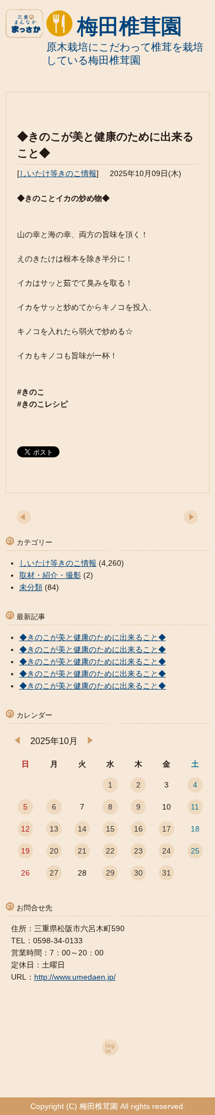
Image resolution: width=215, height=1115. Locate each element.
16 (138, 828)
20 (54, 850)
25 (195, 850)
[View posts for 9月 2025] (17, 741)
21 (82, 850)
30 (138, 872)
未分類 (30, 587)
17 (166, 828)
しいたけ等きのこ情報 (57, 173)
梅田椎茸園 (129, 26)
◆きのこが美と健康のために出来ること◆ (92, 637)
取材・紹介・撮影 (50, 575)
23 (138, 850)
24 (166, 850)
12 (25, 828)
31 (166, 872)
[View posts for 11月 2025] (90, 741)
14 (82, 828)
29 (110, 872)
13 (54, 828)
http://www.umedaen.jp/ (75, 976)
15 (110, 828)
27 (54, 872)
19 (25, 850)
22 (110, 850)
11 (195, 806)
